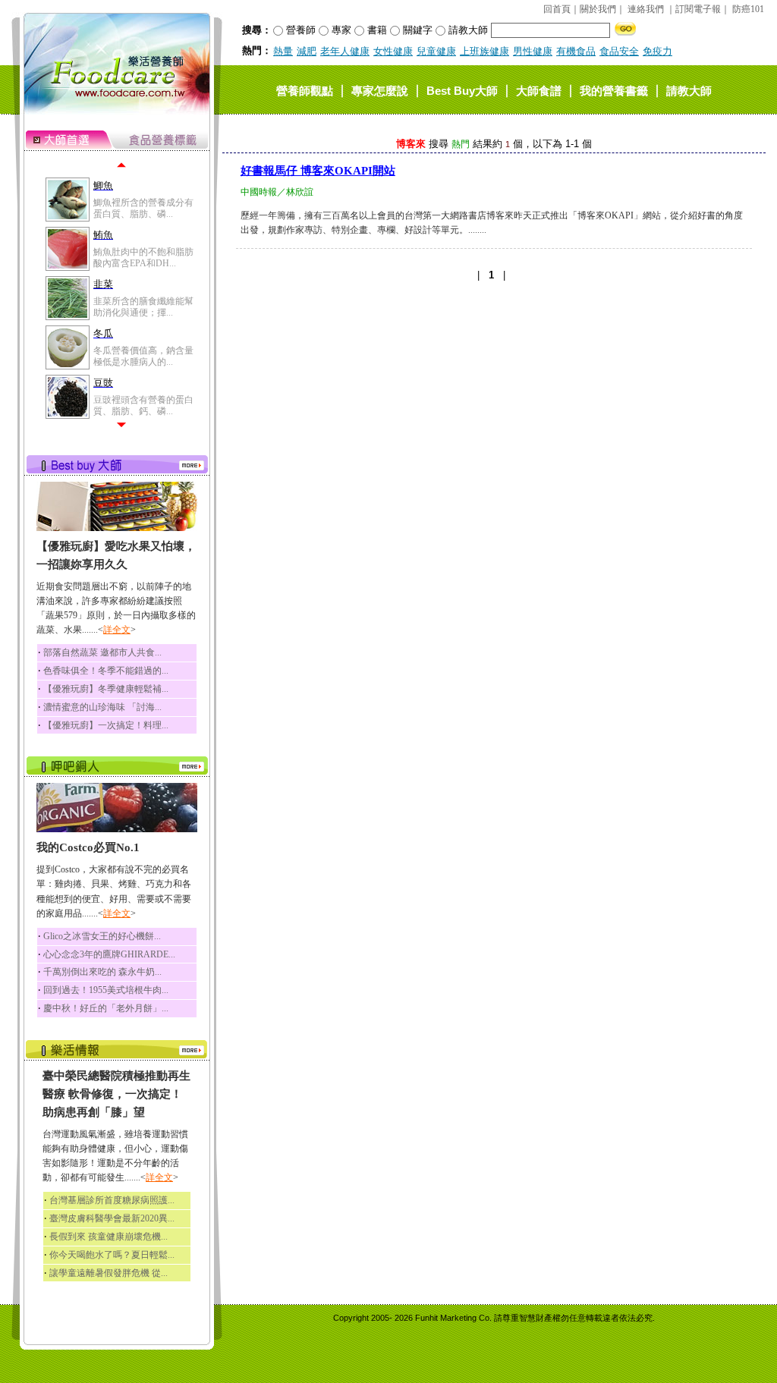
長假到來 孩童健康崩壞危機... (108, 1236)
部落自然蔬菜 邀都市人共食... (102, 652)
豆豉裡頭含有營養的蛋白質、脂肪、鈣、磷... (143, 405)
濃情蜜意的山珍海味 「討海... (102, 707)
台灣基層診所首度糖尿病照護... (112, 1200)
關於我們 (598, 9)
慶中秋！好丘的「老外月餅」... (105, 1008)
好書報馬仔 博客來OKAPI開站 (318, 171)
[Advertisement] (494, 405)
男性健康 (532, 51)
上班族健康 (484, 51)
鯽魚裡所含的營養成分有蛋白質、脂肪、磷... (143, 207)
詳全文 (117, 629)
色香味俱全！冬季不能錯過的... (105, 670)
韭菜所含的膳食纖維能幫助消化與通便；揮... (143, 306)
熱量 (283, 51)
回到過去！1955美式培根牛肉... (105, 990)
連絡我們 (646, 9)
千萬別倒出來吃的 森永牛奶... (102, 972)
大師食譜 (539, 89)
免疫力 (657, 51)
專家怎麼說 (379, 89)
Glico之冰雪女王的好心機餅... (102, 936)
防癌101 (748, 9)
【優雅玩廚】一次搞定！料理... (105, 725)
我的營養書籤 (614, 89)
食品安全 (619, 51)
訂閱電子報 (698, 9)
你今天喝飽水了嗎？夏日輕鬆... (112, 1254)
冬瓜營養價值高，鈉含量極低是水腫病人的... (143, 355)
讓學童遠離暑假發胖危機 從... (108, 1273)
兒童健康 (436, 51)
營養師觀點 (304, 89)
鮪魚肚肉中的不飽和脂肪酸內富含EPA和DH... (143, 257)
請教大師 (689, 89)
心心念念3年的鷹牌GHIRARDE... (109, 954)
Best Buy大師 (462, 89)
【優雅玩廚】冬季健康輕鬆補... (105, 689)
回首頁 (557, 9)
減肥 (306, 51)
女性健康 (393, 51)
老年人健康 (345, 51)
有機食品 (576, 51)
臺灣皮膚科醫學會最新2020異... (112, 1218)
